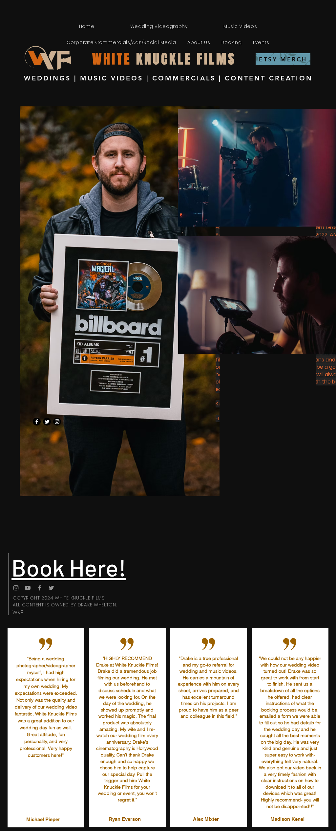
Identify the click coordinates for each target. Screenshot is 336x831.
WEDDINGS (47, 78)
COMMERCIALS (184, 78)
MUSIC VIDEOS (111, 78)
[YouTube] (27, 587)
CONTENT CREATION (269, 78)
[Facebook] (37, 422)
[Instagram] (57, 422)
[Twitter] (47, 422)
